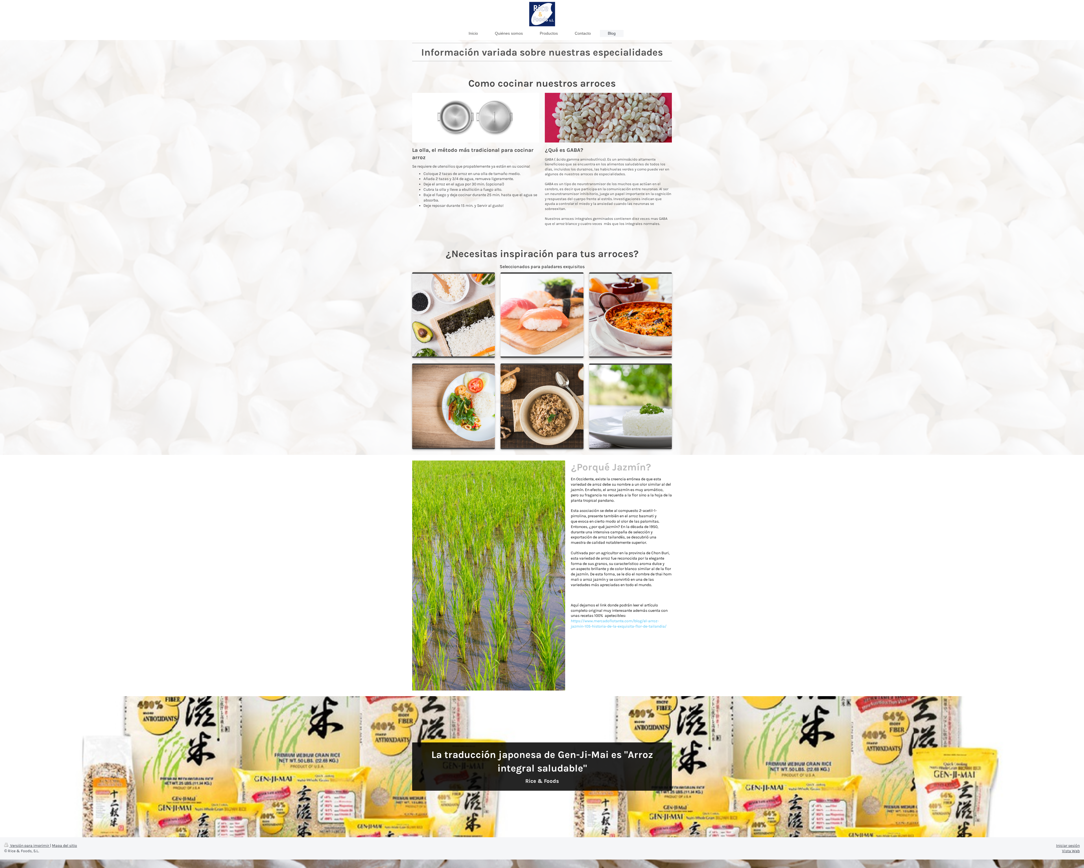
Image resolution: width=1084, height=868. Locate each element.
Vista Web (1071, 851)
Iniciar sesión (1068, 845)
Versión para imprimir (29, 845)
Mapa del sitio (64, 845)
